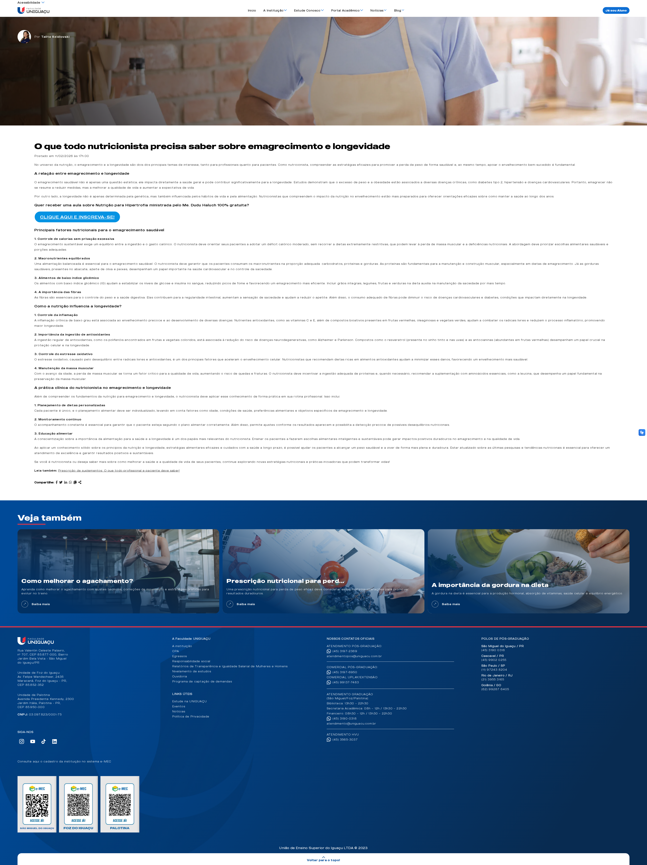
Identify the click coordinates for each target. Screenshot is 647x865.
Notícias (376, 10)
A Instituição (273, 10)
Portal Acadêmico (345, 10)
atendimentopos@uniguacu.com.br (354, 656)
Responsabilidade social (191, 661)
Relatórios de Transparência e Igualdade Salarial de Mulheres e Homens (230, 666)
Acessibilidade (29, 2)
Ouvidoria (179, 676)
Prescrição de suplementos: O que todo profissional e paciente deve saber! (119, 470)
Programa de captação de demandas (202, 681)
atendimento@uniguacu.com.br (351, 723)
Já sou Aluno (616, 10)
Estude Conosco (307, 10)
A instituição (182, 646)
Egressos (179, 656)
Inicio (252, 10)
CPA (175, 651)
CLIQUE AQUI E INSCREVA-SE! (77, 216)
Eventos (178, 706)
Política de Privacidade (190, 716)
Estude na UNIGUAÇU (189, 701)
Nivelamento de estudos (191, 671)
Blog (397, 10)
